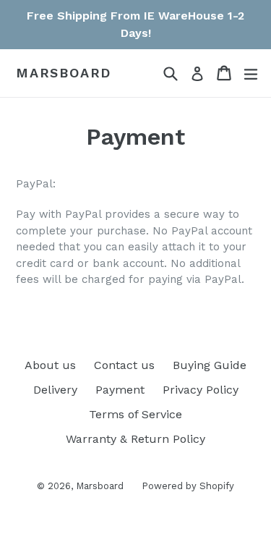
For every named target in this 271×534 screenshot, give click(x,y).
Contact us (124, 365)
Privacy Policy (200, 390)
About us (50, 365)
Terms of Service (135, 414)
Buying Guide (209, 365)
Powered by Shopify (188, 485)
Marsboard (63, 72)
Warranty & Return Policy (135, 439)
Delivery (55, 390)
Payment (120, 390)
